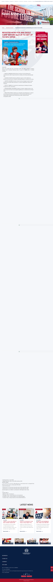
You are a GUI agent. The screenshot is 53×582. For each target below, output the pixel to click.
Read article (5, 531)
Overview (3, 1)
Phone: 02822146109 (5, 572)
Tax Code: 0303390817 (6, 569)
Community (21, 1)
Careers (34, 1)
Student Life (16, 1)
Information (25, 1)
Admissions (7, 1)
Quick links (29, 1)
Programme (12, 1)
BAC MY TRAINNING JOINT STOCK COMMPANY (10, 567)
